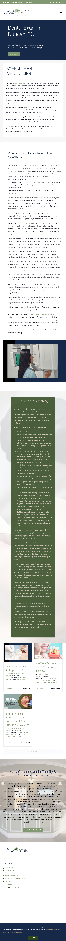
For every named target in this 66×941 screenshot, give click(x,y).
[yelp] (62, 2)
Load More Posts (33, 751)
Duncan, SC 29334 (10, 873)
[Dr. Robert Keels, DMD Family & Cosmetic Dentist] (17, 6)
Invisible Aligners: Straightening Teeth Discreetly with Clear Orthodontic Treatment (18, 702)
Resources (8, 881)
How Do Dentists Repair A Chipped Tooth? (18, 652)
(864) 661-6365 (9, 868)
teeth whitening (52, 682)
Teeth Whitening (46, 680)
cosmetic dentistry (41, 682)
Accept (33, 937)
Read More (9, 689)
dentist (32, 165)
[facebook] (47, 2)
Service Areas (8, 884)
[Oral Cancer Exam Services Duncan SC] (16, 844)
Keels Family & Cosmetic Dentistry (42, 314)
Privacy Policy (57, 929)
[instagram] (50, 2)
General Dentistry (11, 734)
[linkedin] (56, 2)
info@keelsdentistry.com (11, 875)
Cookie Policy (6, 932)
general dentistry (16, 736)
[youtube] (53, 2)
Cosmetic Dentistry (53, 678)
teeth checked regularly (21, 83)
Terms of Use (49, 929)
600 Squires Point (10, 870)
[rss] (59, 2)
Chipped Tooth (20, 680)
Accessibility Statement (17, 932)
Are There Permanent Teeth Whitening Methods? (48, 651)
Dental (19, 677)
